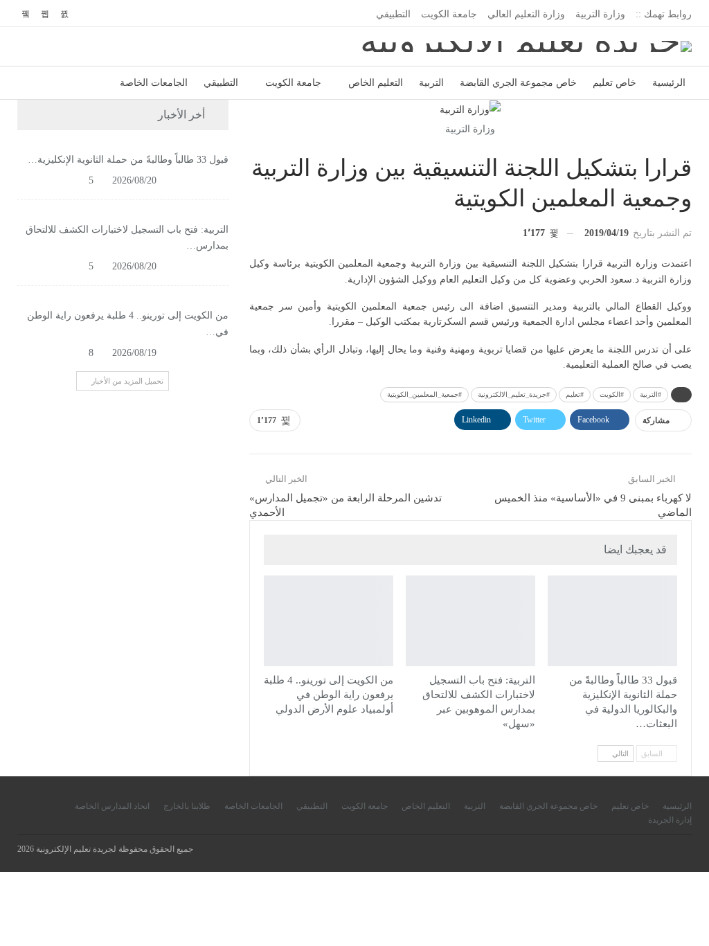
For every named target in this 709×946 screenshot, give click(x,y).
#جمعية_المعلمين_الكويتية (424, 394)
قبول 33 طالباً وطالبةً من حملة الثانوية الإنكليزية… (128, 159)
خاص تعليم (614, 83)
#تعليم (575, 394)
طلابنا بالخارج (186, 806)
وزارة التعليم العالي (526, 14)
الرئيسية (668, 83)
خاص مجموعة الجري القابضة (518, 83)
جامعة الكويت (449, 14)
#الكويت (612, 394)
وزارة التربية (600, 14)
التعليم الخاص (375, 83)
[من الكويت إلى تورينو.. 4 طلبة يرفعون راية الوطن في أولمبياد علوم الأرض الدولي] (328, 620)
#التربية (650, 394)
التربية (431, 83)
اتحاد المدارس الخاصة (112, 806)
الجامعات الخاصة (154, 83)
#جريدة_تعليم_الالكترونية (514, 394)
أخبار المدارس (530, 576)
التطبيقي (393, 14)
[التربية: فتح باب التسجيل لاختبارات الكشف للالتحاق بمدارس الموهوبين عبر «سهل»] (470, 620)
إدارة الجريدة (670, 820)
